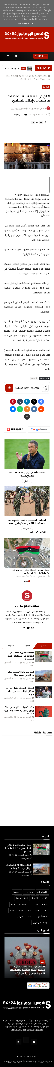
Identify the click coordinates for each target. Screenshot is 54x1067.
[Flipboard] (15, 429)
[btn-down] (33, 122)
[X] (34, 402)
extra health (42, 892)
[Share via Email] (27, 417)
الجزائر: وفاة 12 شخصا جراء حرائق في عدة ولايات (21, 673)
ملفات (29, 916)
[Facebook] (41, 402)
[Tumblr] (20, 402)
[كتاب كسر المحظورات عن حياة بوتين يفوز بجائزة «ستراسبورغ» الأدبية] (43, 711)
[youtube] (27, 628)
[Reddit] (41, 409)
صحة (42, 962)
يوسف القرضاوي (40, 922)
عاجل (23, 68)
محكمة (21, 910)
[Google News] (39, 429)
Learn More (22, 24)
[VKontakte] (34, 409)
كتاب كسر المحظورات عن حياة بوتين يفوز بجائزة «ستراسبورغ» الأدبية (19, 710)
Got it (35, 24)
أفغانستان (29, 892)
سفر (13, 904)
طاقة (45, 910)
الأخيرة (27, 645)
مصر (12, 910)
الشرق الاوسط (22, 898)
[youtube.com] (26, 1040)
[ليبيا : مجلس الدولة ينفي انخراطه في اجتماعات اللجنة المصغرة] (27, 553)
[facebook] (32, 628)
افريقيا (35, 898)
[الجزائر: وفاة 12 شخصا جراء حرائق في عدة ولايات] (43, 676)
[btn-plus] (41, 122)
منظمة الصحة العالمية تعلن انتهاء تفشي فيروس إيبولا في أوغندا (27, 971)
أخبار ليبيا (25, 75)
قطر (37, 910)
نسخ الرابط (45, 387)
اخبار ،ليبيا (17, 892)
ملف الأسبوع (41, 916)
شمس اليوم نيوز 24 (27, 605)
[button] (40, 56)
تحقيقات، (22, 904)
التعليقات (10, 645)
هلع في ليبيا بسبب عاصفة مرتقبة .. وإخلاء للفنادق (28, 77)
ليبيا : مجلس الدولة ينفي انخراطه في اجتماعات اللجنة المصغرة (31, 571)
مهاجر (20, 916)
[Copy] (9, 388)
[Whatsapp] (20, 409)
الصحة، (44, 904)
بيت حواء (34, 904)
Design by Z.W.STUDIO (26, 1056)
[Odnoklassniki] (27, 409)
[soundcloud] (23, 628)
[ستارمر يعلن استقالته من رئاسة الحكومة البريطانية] (29, 68)
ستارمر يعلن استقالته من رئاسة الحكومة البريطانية (11, 68)
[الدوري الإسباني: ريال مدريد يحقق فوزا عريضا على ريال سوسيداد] (43, 692)
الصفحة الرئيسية (41, 75)
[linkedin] (27, 402)
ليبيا (29, 910)
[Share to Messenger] (13, 409)
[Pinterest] (13, 402)
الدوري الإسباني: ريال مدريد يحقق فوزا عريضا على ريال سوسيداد (20, 691)
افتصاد (44, 898)
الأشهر (43, 645)
